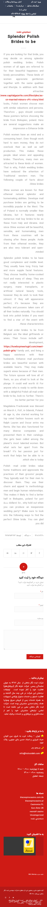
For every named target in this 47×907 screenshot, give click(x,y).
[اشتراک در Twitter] (31, 553)
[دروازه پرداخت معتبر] (29, 852)
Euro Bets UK (37, 808)
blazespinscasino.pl (34, 801)
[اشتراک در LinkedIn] (15, 553)
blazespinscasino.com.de (31, 797)
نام (41, 591)
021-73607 (35, 748)
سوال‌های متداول (33, 6)
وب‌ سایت (40, 618)
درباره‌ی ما (20, 6)
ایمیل (41, 605)
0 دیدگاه (27, 535)
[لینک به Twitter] (13, 898)
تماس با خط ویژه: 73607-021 (23, 13)
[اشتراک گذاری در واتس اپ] (23, 553)
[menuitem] (36, 2)
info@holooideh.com (30, 753)
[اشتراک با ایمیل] (7, 553)
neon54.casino (36, 811)
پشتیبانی (10, 6)
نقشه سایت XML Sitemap (35, 874)
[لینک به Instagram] (5, 898)
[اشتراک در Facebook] (39, 553)
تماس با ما (23, 10)
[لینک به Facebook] (9, 898)
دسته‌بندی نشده (24, 32)
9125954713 (10, 535)
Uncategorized (36, 815)
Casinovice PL (37, 804)
